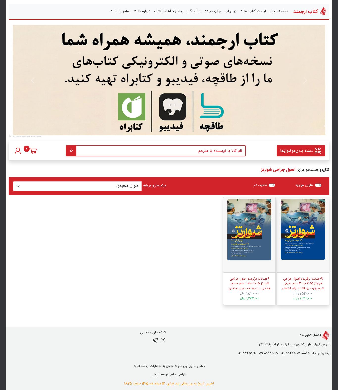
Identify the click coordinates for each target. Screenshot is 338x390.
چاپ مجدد (213, 11)
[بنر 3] (160, 130)
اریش (155, 374)
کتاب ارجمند (306, 12)
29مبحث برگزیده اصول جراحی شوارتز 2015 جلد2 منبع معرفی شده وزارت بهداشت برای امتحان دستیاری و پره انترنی (303, 286)
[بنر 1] (187, 130)
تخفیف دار (260, 185)
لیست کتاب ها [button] (254, 11)
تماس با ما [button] (121, 11)
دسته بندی (297, 151)
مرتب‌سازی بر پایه (154, 185)
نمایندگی (194, 11)
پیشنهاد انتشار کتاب (168, 11)
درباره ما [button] (143, 11)
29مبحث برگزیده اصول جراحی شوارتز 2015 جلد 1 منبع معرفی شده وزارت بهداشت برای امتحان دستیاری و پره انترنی (249, 286)
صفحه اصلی (279, 11)
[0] (33, 153)
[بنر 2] (169, 130)
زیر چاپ (230, 11)
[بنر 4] (151, 130)
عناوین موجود (304, 185)
